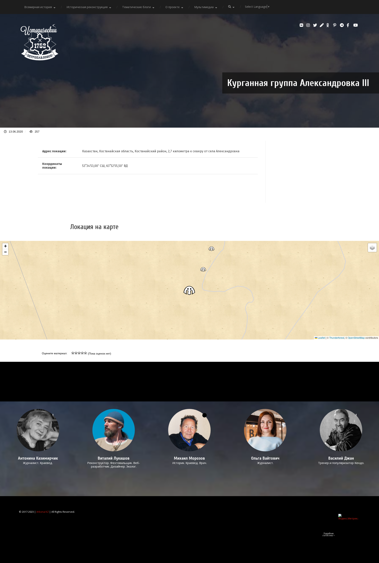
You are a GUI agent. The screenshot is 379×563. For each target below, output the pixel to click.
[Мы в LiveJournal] (322, 25)
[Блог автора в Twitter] (315, 25)
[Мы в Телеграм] (342, 25)
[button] (189, 290)
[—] (39, 59)
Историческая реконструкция (87, 7)
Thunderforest (336, 337)
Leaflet (321, 337)
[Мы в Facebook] (349, 25)
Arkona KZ (42, 511)
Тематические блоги (136, 7)
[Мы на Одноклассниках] (328, 25)
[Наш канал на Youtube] (355, 25)
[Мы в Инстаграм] (308, 25)
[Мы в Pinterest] (335, 25)
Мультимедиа (204, 7)
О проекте (172, 7)
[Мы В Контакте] (302, 25)
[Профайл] (113, 430)
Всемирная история (38, 7)
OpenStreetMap (356, 337)
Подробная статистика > (329, 534)
